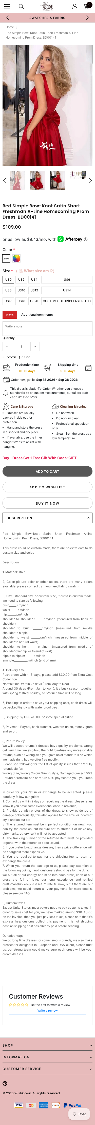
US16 (8, 301)
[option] (48, 17)
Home (10, 27)
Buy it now (47, 503)
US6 (67, 279)
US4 (34, 279)
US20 (34, 301)
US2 (21, 279)
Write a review (47, 1010)
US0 (8, 279)
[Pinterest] (5, 1083)
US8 (8, 290)
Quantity (9, 338)
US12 (34, 290)
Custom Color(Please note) (67, 301)
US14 (67, 290)
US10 (21, 290)
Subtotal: (9, 357)
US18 (21, 301)
